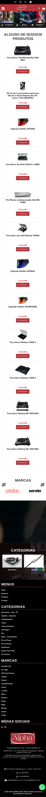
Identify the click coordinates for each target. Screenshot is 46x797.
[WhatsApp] (15, 2)
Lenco (3, 687)
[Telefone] (25, 2)
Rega (3, 705)
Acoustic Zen (6, 666)
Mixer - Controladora (9, 637)
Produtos (4, 597)
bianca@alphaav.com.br (32, 780)
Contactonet (28, 793)
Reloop (4, 708)
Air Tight (4, 670)
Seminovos (5, 647)
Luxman (4, 691)
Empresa (4, 593)
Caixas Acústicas (7, 626)
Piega (3, 701)
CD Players (5, 630)
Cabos (3, 623)
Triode (3, 715)
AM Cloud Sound (7, 673)
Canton (4, 677)
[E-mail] (31, 2)
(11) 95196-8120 (23, 776)
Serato (3, 712)
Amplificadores (7, 619)
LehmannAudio (7, 684)
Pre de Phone (6, 640)
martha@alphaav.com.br (15, 780)
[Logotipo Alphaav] (22, 7)
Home (3, 590)
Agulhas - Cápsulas (8, 616)
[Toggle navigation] (3, 8)
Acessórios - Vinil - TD (9, 612)
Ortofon (4, 698)
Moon (3, 694)
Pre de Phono (6, 644)
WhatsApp (42, 787)
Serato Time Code (8, 651)
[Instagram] (20, 2)
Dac (2, 633)
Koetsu (4, 680)
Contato (4, 600)
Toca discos (5, 654)
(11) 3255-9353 (24, 772)
